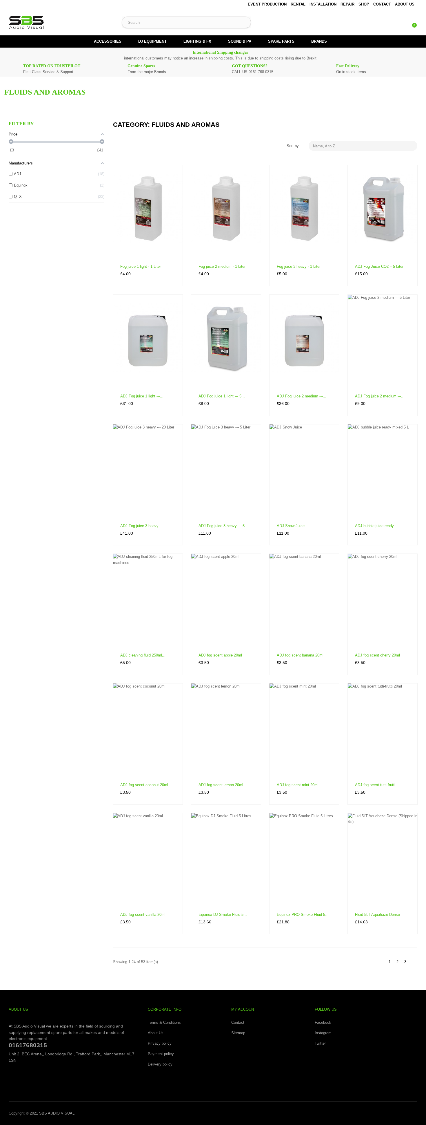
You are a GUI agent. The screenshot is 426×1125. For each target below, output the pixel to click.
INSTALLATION (323, 4)
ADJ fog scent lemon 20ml (221, 785)
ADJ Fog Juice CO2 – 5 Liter (379, 266)
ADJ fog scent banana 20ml (300, 655)
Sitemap (238, 1033)
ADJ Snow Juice (291, 526)
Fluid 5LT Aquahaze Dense (377, 914)
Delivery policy (160, 1064)
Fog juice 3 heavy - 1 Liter (299, 266)
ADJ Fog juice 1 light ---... (141, 396)
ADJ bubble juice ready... (376, 526)
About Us (404, 4)
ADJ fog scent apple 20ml (220, 655)
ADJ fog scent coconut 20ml (144, 785)
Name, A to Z (363, 145)
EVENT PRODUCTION (267, 4)
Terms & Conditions (164, 1022)
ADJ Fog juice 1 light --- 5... (222, 396)
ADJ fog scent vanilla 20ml (142, 914)
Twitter (320, 1043)
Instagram (323, 1033)
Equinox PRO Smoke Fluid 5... (303, 914)
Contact (237, 1022)
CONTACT (382, 4)
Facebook (323, 1022)
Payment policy (161, 1054)
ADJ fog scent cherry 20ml (377, 655)
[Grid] (116, 146)
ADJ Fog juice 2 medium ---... (301, 396)
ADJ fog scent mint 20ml (297, 785)
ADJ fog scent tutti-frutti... (377, 785)
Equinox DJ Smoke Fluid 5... (223, 914)
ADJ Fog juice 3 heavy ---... (143, 526)
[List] (125, 146)
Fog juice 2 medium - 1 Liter (222, 266)
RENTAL (298, 4)
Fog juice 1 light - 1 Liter (140, 266)
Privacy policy (160, 1043)
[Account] (400, 22)
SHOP (363, 4)
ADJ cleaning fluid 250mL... (143, 655)
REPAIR (347, 4)
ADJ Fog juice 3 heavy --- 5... (223, 526)
